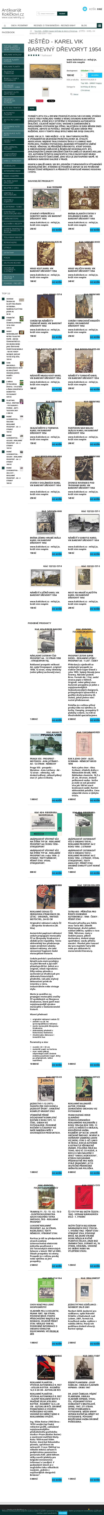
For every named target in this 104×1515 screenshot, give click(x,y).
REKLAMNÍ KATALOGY (13, 54)
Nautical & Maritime (9, 277)
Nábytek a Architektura (10, 194)
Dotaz (76, 94)
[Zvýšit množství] (87, 74)
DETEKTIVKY (9, 252)
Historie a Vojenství (8, 201)
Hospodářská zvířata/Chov (10, 155)
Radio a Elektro (11, 176)
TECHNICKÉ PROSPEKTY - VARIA (12, 86)
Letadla (7, 247)
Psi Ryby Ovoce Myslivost (11, 182)
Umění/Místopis (11, 218)
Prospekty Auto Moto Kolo (11, 93)
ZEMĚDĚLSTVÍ (9, 166)
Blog (84, 25)
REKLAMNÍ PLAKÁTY (12, 66)
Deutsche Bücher (12, 263)
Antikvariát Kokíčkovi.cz (13, 13)
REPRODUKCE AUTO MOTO (12, 134)
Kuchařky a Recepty (13, 223)
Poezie (7, 257)
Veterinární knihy (12, 171)
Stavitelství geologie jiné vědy (13, 213)
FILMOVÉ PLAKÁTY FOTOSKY (11, 60)
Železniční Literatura (9, 72)
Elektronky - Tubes (13, 206)
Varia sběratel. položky (11, 148)
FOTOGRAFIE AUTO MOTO (12, 127)
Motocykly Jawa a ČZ (12, 120)
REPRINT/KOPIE (10, 242)
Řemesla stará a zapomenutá (11, 79)
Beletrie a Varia (11, 188)
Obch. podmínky (19, 25)
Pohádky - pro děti (13, 283)
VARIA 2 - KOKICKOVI (12, 161)
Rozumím (62, 1513)
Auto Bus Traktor (12, 107)
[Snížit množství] (87, 76)
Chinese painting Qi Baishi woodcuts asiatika (13, 230)
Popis (32, 108)
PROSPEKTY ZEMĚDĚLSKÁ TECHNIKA (9, 101)
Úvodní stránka (5, 25)
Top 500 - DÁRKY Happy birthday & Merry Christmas (12, 48)
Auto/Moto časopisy (9, 114)
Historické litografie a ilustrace (9, 270)
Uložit (41, 101)
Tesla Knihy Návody (13, 237)
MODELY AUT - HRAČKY (10, 141)
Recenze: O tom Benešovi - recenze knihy (54, 25)
